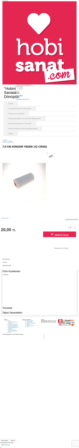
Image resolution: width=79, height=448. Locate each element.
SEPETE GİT (5, 445)
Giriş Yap (21, 87)
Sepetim (17, 91)
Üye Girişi (4, 440)
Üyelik (28, 326)
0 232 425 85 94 (19, 86)
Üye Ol (20, 89)
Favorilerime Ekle (71, 219)
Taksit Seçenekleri (6, 265)
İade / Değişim (30, 320)
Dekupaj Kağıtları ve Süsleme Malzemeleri (13, 326)
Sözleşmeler (29, 322)
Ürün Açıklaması (6, 259)
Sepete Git (19, 96)
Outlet (9, 332)
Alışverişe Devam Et (22, 99)
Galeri (9, 320)
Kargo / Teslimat (30, 325)
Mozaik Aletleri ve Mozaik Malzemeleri (12, 330)
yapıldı (5, 218)
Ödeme (28, 324)
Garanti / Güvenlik (31, 323)
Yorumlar (4, 262)
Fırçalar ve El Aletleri (13, 324)
